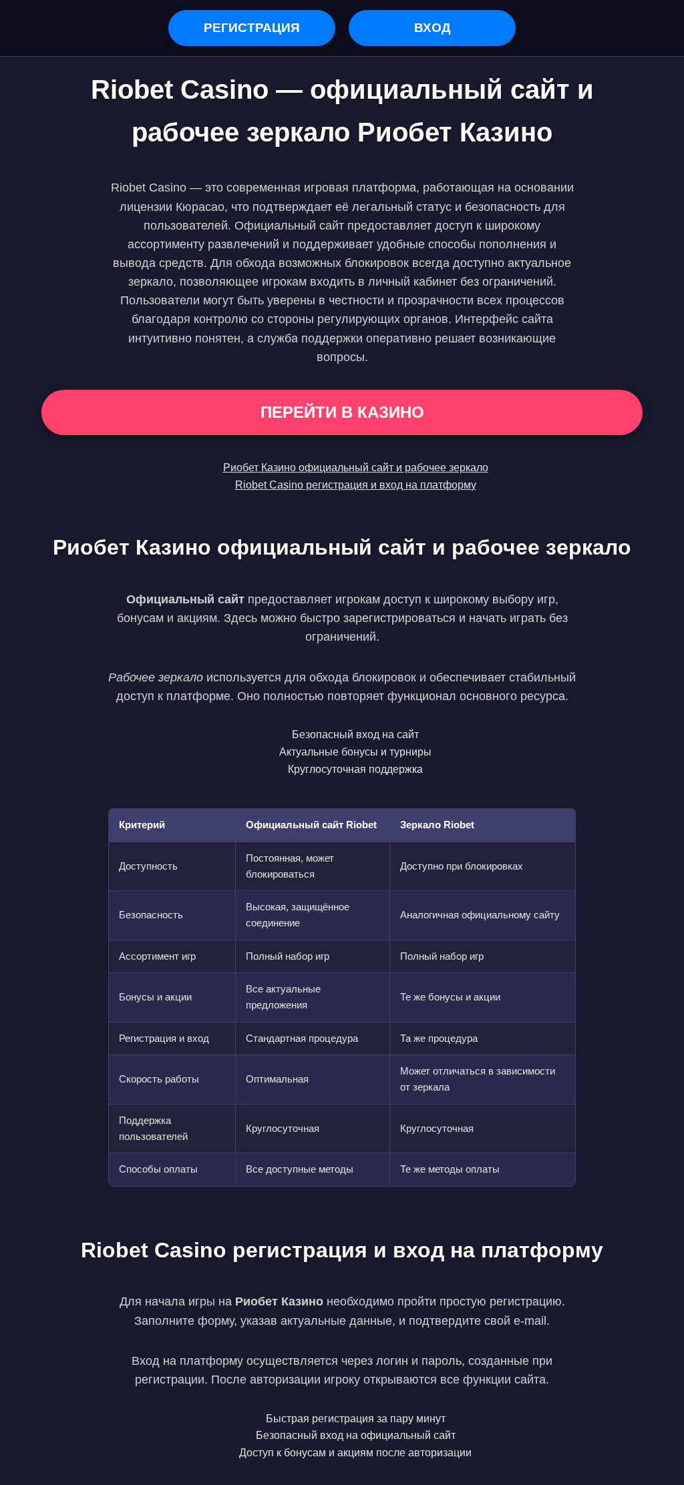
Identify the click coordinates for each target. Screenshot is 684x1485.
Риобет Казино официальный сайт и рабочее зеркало (355, 467)
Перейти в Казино (342, 412)
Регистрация (252, 28)
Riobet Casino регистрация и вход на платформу (355, 485)
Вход (432, 28)
